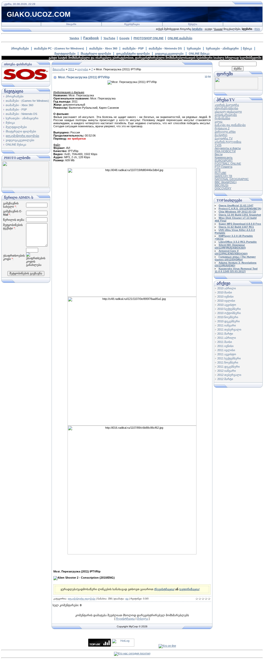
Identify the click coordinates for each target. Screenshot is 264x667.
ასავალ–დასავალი (228, 111)
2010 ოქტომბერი (229, 313)
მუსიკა (247, 48)
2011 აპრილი (226, 337)
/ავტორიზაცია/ (189, 589)
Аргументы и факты (228, 148)
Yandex (74, 38)
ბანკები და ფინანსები (230, 124)
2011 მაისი (224, 341)
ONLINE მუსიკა (199, 53)
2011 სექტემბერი (229, 358)
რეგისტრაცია (132, 24)
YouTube (109, 38)
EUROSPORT (224, 160)
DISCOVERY (223, 188)
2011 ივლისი (226, 350)
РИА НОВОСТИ (225, 151)
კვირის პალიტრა (227, 104)
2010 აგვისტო (226, 304)
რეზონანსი (222, 118)
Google (124, 38)
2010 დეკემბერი (228, 321)
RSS (257, 29)
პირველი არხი (225, 131)
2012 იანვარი (226, 370)
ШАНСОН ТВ (223, 176)
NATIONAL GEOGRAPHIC (232, 179)
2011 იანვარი (226, 325)
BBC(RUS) (221, 185)
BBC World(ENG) (226, 182)
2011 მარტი (225, 333)
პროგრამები (20, 48)
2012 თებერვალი (229, 374)
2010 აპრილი (226, 288)
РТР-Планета (223, 166)
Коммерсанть (224, 157)
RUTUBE (220, 172)
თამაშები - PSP (133, 48)
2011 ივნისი (225, 346)
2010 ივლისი (226, 300)
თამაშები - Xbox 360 (103, 48)
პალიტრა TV (224, 138)
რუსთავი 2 (222, 128)
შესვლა (192, 24)
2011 (71, 69)
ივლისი (82, 69)
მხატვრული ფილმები (96, 53)
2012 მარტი (225, 379)
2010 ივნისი (225, 296)
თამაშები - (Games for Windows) (27, 100)
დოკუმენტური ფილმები (133, 53)
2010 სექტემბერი (229, 308)
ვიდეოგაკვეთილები (169, 53)
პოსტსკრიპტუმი (226, 114)
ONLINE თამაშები (180, 38)
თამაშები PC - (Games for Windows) (59, 48)
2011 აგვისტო (226, 354)
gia (126, 598)
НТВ (217, 169)
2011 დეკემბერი (228, 366)
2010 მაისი (224, 292)
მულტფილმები (65, 53)
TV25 (218, 145)
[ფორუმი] (236, 88)
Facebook (91, 38)
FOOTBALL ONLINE (228, 163)
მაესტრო (221, 135)
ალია (218, 121)
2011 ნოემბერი (227, 362)
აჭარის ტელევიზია (228, 141)
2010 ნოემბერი (227, 317)
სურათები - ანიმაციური (222, 48)
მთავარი (71, 24)
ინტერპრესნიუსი (226, 108)
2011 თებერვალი (229, 329)
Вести (218, 154)
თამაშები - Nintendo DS (165, 48)
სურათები (194, 48)
